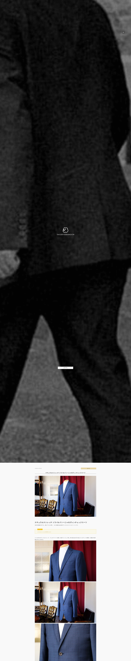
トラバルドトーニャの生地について (44, 531)
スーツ (88, 468)
